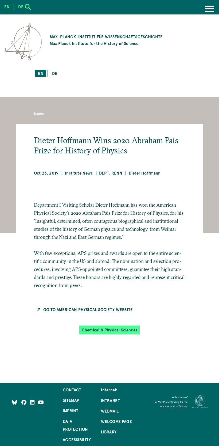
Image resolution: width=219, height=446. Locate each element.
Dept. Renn (110, 173)
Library (108, 431)
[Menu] (209, 9)
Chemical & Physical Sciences (109, 329)
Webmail (110, 411)
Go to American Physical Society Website (88, 309)
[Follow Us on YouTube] (41, 402)
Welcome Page (116, 421)
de (54, 73)
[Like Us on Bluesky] (14, 402)
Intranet (110, 400)
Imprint (70, 410)
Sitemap (71, 400)
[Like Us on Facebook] (24, 402)
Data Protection (75, 425)
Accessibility (77, 439)
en (40, 73)
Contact (72, 389)
